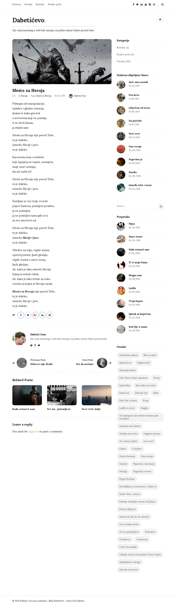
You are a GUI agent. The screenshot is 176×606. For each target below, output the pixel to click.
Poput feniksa (126, 479)
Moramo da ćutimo (129, 426)
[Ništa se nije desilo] (22, 363)
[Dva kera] (121, 97)
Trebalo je (125, 539)
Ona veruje (135, 146)
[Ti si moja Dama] (121, 265)
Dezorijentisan (127, 370)
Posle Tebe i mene (129, 494)
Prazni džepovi (127, 509)
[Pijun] (121, 226)
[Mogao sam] (121, 278)
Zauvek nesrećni (128, 569)
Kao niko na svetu (146, 385)
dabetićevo (125, 362)
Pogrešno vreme (142, 471)
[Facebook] (133, 4)
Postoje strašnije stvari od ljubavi (137, 501)
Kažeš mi (124, 393)
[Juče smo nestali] (121, 84)
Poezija (28, 4)
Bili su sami (150, 355)
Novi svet (134, 133)
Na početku (135, 120)
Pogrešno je (135, 159)
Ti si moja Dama (138, 262)
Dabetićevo (28, 20)
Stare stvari (135, 236)
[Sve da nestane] (102, 363)
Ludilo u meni (127, 408)
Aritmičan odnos (128, 355)
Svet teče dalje (91, 409)
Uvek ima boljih (128, 547)
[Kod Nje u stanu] (121, 329)
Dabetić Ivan (80, 96)
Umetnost (142, 539)
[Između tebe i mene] (121, 187)
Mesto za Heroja (43, 96)
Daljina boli (143, 362)
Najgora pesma (152, 433)
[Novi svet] (121, 136)
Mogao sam (135, 275)
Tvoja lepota (136, 301)
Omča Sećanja (127, 456)
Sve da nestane (85, 364)
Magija (144, 408)
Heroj (156, 377)
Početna (16, 4)
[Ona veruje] (121, 149)
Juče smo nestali (138, 82)
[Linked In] (142, 4)
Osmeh (123, 463)
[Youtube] (146, 4)
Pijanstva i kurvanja (144, 463)
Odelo (122, 448)
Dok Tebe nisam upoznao (133, 377)
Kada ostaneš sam (23, 409)
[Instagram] (154, 4)
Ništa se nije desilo (41, 364)
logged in (33, 431)
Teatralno (150, 531)
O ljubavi (137, 448)
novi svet (148, 441)
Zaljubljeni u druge (129, 562)
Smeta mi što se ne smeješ (134, 516)
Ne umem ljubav (128, 441)
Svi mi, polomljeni (58, 409)
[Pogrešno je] (121, 162)
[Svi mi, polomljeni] (62, 395)
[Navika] (121, 175)
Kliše (155, 393)
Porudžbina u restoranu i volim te (138, 486)
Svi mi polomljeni (129, 531)
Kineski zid (141, 393)
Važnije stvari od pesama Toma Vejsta (140, 554)
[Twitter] (137, 4)
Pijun (132, 223)
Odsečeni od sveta (139, 107)
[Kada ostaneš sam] (27, 395)
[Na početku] (121, 123)
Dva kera (134, 95)
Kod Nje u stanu (138, 326)
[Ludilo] (121, 290)
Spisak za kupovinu (140, 313)
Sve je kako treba (129, 524)
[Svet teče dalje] (96, 395)
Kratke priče (55, 4)
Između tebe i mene (140, 185)
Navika (133, 172)
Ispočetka (124, 385)
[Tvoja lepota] (121, 303)
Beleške (40, 4)
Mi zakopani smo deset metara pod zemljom (138, 417)
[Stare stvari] (121, 239)
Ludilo (132, 288)
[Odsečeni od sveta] (121, 110)
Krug (145, 400)
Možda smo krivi (128, 433)
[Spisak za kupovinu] (121, 316)
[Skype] (150, 4)
